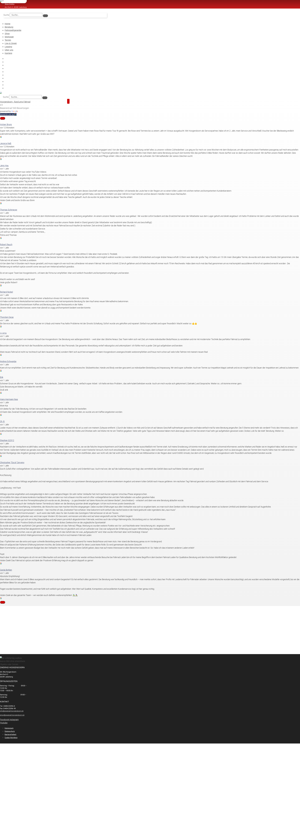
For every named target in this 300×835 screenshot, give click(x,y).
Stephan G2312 (7, 440)
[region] (150, 132)
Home (7, 24)
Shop (7, 33)
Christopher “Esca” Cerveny (12, 462)
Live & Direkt (11, 43)
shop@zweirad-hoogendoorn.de (12, 715)
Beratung (9, 27)
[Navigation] (68, 101)
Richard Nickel (6, 292)
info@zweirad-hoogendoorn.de (11, 711)
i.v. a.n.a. (3, 333)
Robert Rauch (6, 244)
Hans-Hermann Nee (9, 399)
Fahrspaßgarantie (13, 30)
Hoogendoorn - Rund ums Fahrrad (15, 102)
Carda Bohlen (6, 570)
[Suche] (45, 15)
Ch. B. (2, 421)
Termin (8, 40)
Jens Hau (4, 165)
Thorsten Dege (7, 317)
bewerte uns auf (7, 114)
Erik (1, 377)
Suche (6, 15)
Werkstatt (9, 37)
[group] (150, 129)
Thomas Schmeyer (8, 210)
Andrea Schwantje (8, 361)
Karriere (8, 53)
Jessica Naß (5, 143)
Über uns (9, 50)
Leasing (8, 47)
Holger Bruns (6, 124)
